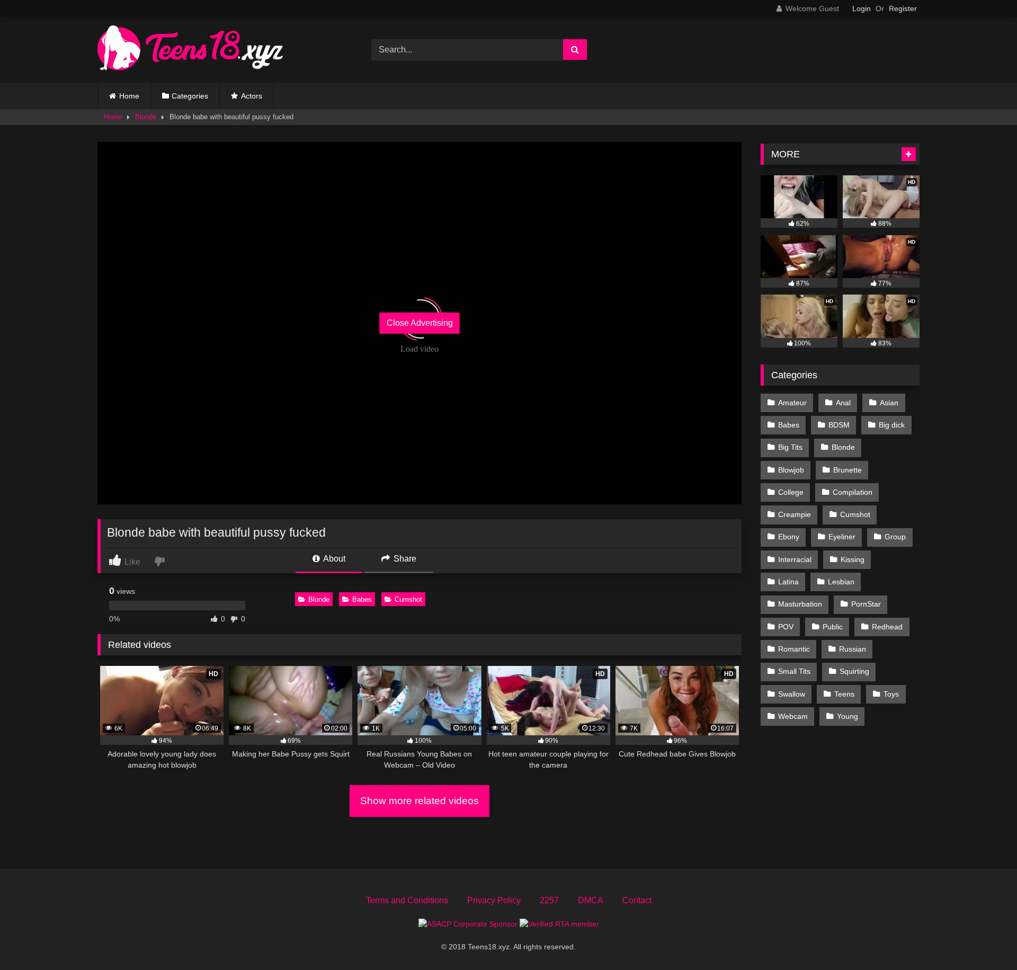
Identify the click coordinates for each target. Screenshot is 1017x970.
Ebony (788, 536)
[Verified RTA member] (559, 924)
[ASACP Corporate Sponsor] (469, 924)
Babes (362, 599)
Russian (852, 649)
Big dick (892, 425)
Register (903, 8)
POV (785, 626)
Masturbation (800, 604)
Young (847, 716)
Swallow (791, 694)
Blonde (145, 117)
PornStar (866, 604)
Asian (889, 402)
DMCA (590, 900)
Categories (190, 96)
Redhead (887, 626)
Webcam (793, 716)
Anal (843, 402)
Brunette (847, 470)
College (791, 492)
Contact (637, 900)
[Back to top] (984, 938)
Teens (844, 694)
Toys (891, 694)
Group (895, 536)
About (333, 558)
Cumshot (408, 599)
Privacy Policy (494, 900)
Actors (251, 96)
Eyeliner (841, 536)
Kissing (852, 559)
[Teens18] (190, 49)
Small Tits (794, 671)
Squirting (854, 671)
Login (861, 8)
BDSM (839, 425)
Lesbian (841, 581)
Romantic (794, 649)
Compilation (852, 492)
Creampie (794, 514)
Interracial (794, 559)
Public (833, 626)
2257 (549, 900)
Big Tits (790, 447)
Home (129, 96)
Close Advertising (420, 322)
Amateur (792, 402)
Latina (788, 581)
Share (403, 558)
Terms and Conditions (407, 900)
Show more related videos (419, 800)
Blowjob (791, 470)
